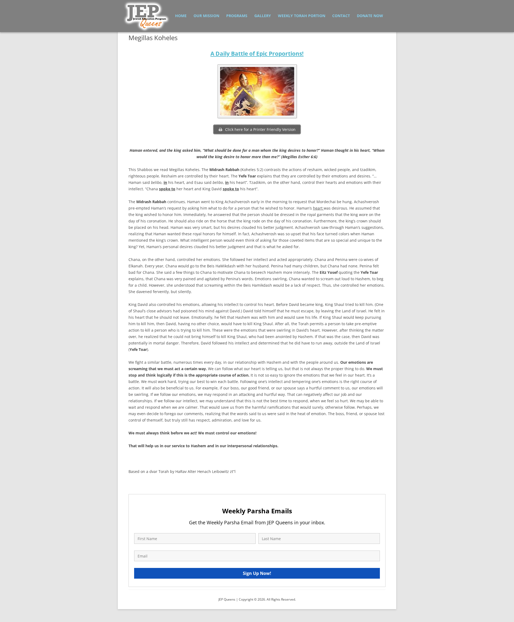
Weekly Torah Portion (301, 15)
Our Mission (206, 15)
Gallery (262, 15)
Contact (341, 15)
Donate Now (370, 15)
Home (181, 15)
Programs (236, 15)
